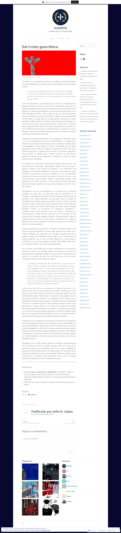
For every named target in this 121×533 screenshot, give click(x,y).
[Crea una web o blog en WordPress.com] (22, 523)
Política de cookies (46, 530)
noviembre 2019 (85, 267)
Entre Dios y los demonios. (70, 422)
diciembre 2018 (84, 308)
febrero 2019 (84, 300)
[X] (81, 59)
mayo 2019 (83, 289)
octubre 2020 (84, 227)
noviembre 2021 (85, 183)
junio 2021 (83, 201)
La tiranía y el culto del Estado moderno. (31, 422)
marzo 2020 (83, 252)
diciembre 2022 (84, 135)
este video (28, 119)
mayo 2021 (83, 205)
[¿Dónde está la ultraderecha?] (50, 490)
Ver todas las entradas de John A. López (42, 414)
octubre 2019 (84, 271)
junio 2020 (83, 242)
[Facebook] (84, 59)
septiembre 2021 (85, 190)
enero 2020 (83, 260)
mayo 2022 (83, 161)
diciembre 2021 (84, 179)
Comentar (70, 451)
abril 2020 (83, 249)
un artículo (43, 84)
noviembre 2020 (85, 223)
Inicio (52, 38)
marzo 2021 (83, 209)
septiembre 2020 (85, 231)
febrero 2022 (84, 172)
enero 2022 (83, 176)
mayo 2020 (83, 245)
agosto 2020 (83, 234)
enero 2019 (83, 304)
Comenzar (74, 2)
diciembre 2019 (84, 263)
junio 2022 (83, 157)
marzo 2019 (83, 297)
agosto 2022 (83, 150)
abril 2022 (83, 165)
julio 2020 (82, 238)
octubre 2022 (84, 143)
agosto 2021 (83, 194)
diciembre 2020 (84, 220)
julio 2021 (82, 197)
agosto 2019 (83, 278)
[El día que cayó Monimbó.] (30, 507)
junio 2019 (83, 286)
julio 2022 (82, 154)
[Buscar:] (87, 46)
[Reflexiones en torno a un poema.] (30, 472)
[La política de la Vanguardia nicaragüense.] (50, 507)
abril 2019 (83, 293)
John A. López (36, 77)
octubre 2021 (84, 186)
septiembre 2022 (85, 146)
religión (33, 404)
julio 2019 (82, 282)
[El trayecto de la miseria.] (50, 472)
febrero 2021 (84, 212)
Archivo (68, 38)
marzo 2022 (83, 168)
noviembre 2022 (85, 139)
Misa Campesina (32, 336)
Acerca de (61, 38)
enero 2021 (83, 216)
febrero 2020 (84, 256)
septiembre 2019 (85, 275)
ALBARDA (60, 28)
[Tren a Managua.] (30, 490)
